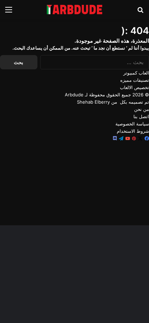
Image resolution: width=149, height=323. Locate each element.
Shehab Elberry (93, 102)
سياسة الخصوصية (132, 123)
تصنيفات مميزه (134, 80)
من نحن (141, 109)
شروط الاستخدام (133, 131)
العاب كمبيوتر (136, 73)
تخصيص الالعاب (134, 87)
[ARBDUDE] (74, 9)
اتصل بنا (141, 116)
